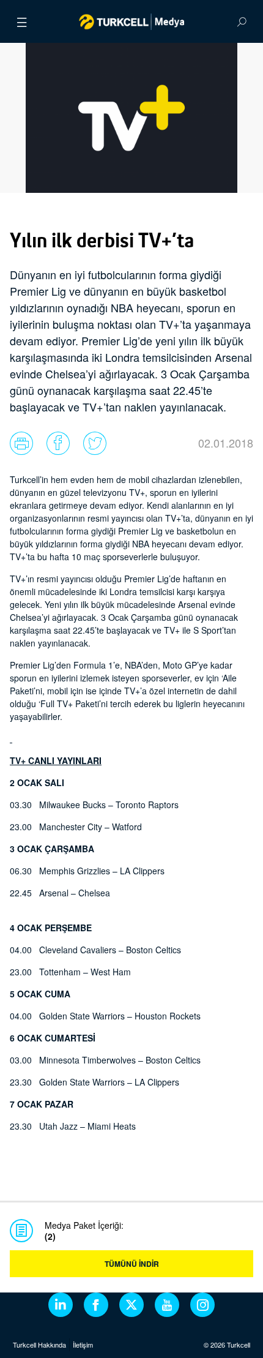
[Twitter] (131, 1304)
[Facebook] (96, 1304)
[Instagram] (202, 1304)
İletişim (83, 1344)
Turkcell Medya (131, 21)
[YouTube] (167, 1304)
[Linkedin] (60, 1304)
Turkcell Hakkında (39, 1344)
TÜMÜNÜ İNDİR (132, 1263)
